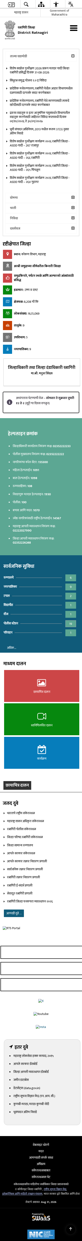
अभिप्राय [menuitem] (41, 1197)
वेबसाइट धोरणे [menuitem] (41, 1177)
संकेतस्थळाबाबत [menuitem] (41, 1203)
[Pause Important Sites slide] (73, 1165)
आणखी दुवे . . (13, 942)
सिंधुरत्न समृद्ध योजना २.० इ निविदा (28, 103)
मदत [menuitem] (41, 1184)
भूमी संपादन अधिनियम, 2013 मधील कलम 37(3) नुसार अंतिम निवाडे (39, 154)
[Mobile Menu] (74, 28)
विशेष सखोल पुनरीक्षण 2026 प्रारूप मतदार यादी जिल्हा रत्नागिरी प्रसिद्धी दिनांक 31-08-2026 (39, 93)
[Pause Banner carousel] (76, 47)
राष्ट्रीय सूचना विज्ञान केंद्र (55, 1222)
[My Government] (42, 1163)
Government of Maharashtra (59, 12)
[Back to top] (70, 1229)
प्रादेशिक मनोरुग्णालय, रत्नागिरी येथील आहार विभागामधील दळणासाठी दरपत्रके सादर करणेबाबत (41, 113)
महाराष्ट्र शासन (21, 12)
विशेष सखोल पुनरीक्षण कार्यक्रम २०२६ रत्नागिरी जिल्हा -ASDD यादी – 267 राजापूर (39, 166)
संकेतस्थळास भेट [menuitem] (41, 1209)
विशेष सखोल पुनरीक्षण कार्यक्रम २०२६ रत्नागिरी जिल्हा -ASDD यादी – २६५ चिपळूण (39, 190)
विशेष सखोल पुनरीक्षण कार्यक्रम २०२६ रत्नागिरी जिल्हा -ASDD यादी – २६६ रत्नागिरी (39, 178)
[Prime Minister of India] (29, 1163)
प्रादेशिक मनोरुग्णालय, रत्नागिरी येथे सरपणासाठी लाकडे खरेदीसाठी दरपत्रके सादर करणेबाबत (39, 125)
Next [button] (71, 810)
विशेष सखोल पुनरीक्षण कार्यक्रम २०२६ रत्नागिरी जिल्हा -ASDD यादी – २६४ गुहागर (39, 202)
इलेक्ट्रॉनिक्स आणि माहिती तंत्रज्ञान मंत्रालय (22, 1227)
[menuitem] (11, 4)
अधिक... (11, 674)
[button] (5, 53)
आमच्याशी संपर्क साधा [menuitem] (41, 1190)
